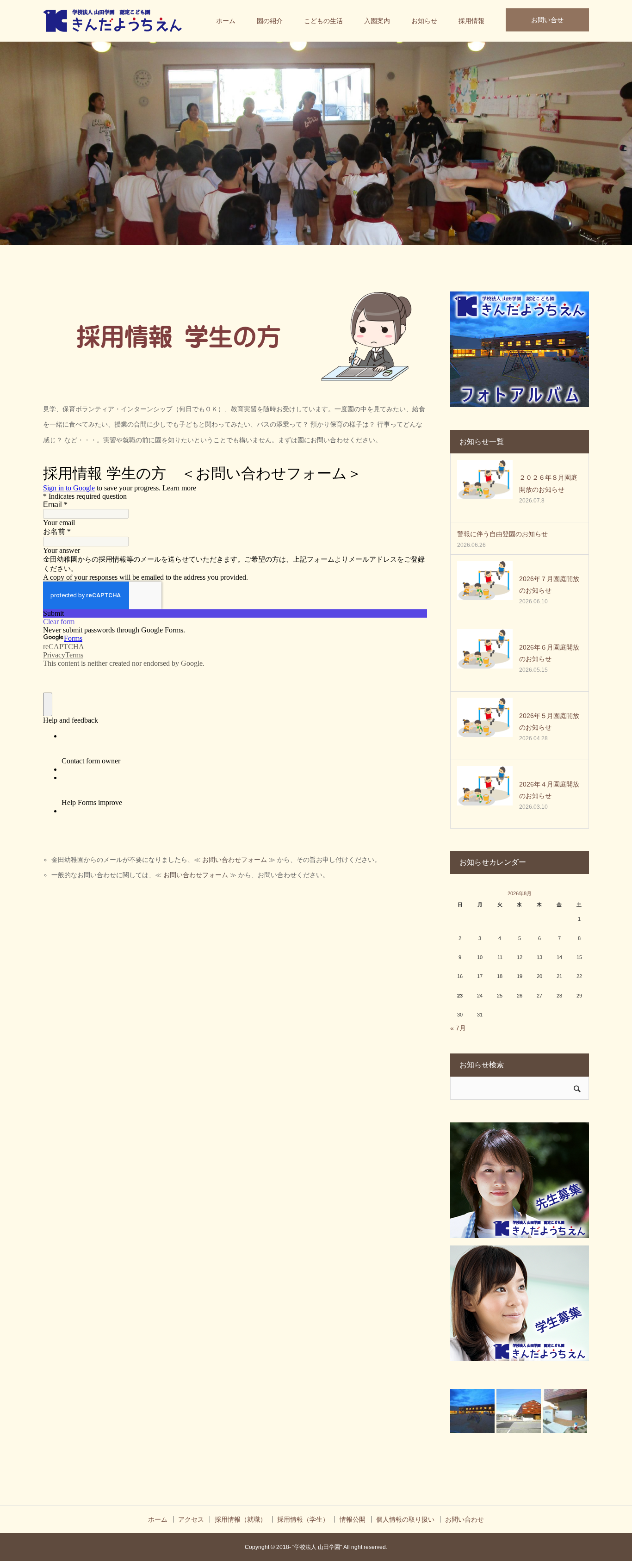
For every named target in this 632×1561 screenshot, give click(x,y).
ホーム (225, 21)
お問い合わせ (464, 1519)
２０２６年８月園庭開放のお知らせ (548, 483)
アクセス (191, 1519)
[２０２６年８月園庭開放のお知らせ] (485, 487)
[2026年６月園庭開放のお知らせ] (485, 657)
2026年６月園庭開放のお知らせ (549, 653)
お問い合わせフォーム (234, 859)
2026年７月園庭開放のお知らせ (549, 584)
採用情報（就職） (240, 1519)
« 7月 (458, 1028)
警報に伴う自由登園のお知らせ (502, 534)
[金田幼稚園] (112, 20)
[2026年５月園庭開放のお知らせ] (485, 725)
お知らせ (424, 21)
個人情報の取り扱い (405, 1519)
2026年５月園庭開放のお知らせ (549, 721)
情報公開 (353, 1519)
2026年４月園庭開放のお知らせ (549, 789)
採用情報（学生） (303, 1519)
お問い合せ (547, 20)
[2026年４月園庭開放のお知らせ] (485, 794)
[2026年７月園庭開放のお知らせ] (485, 588)
